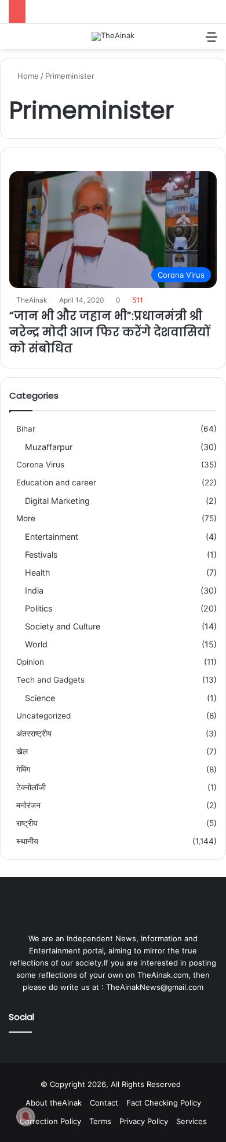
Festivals (41, 554)
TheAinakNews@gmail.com (154, 987)
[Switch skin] (191, 41)
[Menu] (211, 41)
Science (40, 698)
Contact (104, 1102)
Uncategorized (43, 715)
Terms (100, 1121)
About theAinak (53, 1102)
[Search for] (14, 41)
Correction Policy (50, 1121)
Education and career (56, 482)
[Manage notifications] (25, 1116)
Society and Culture (62, 626)
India (34, 590)
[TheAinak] (113, 36)
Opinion (30, 661)
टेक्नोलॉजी (31, 787)
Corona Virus (40, 464)
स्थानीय (27, 841)
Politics (38, 608)
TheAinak (32, 300)
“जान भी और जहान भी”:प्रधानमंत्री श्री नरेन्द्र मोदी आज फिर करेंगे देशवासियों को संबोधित (109, 332)
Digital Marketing (57, 501)
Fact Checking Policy (163, 1102)
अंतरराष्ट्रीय (34, 733)
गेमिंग (23, 769)
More (25, 518)
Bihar (25, 428)
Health (37, 572)
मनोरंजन (28, 805)
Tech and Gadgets (50, 679)
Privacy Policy (143, 1121)
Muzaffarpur (48, 447)
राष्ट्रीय (27, 823)
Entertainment (51, 536)
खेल (22, 751)
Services (191, 1121)
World (36, 644)
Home (27, 75)
